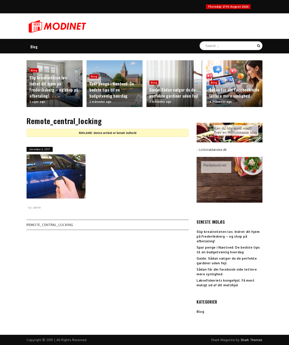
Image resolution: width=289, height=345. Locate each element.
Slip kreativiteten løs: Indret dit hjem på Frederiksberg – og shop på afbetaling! (53, 87)
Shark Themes (251, 340)
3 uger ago (37, 101)
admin (37, 207)
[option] (55, 83)
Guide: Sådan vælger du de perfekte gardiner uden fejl (173, 93)
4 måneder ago (220, 101)
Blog (34, 46)
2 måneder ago (100, 101)
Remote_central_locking (50, 225)
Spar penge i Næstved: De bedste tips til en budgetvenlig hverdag (111, 90)
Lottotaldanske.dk (213, 150)
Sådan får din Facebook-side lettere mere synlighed (234, 93)
